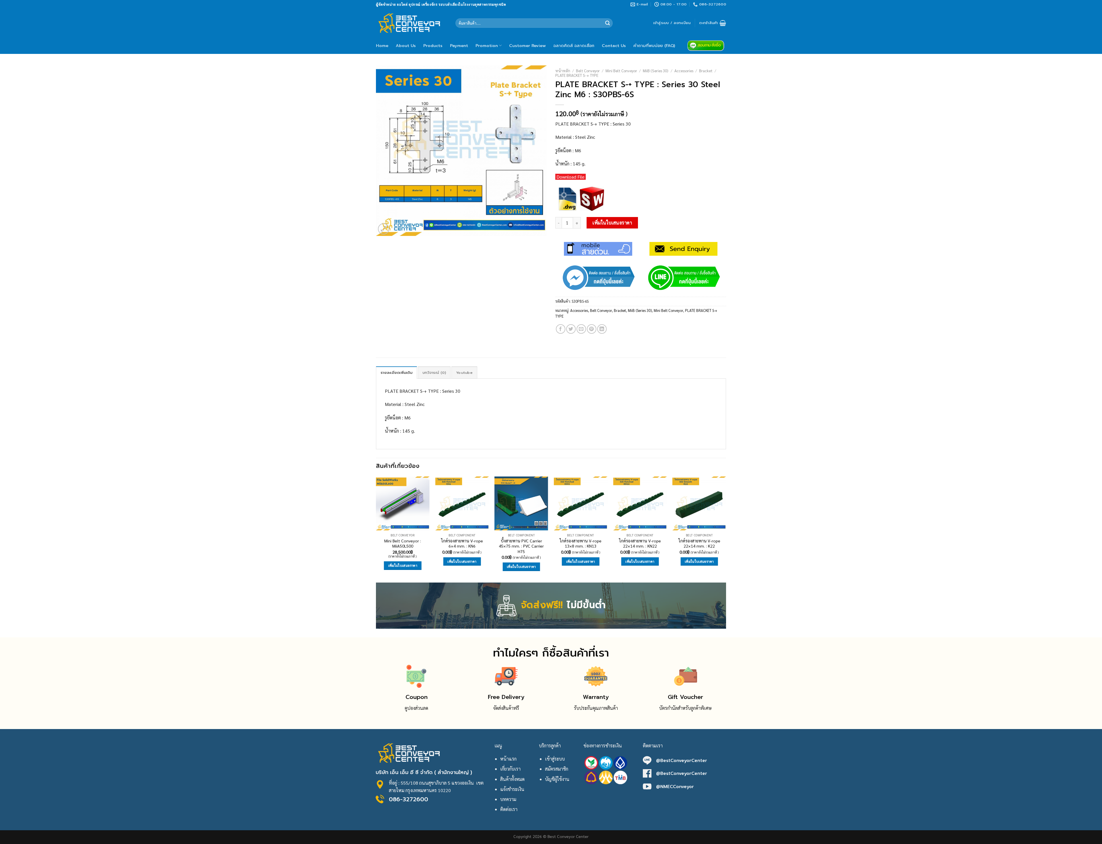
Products (433, 45)
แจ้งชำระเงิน (512, 789)
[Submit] (607, 23)
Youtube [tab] (464, 372)
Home (382, 45)
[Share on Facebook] (560, 329)
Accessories (683, 70)
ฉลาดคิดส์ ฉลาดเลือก (573, 45)
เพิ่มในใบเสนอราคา (612, 223)
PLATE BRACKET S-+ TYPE (576, 75)
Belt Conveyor (588, 70)
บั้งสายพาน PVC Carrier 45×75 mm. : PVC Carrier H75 (521, 546)
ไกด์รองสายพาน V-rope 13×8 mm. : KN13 (581, 543)
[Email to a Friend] (581, 329)
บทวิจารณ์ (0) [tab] (434, 372)
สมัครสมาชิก (556, 769)
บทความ (508, 799)
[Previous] (376, 529)
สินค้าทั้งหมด (512, 779)
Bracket (706, 70)
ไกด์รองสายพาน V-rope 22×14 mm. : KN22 (640, 543)
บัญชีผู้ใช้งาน (557, 779)
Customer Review (527, 45)
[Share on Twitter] (571, 329)
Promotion (487, 45)
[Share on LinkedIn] (602, 329)
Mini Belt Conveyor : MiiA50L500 (402, 543)
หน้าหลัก (562, 70)
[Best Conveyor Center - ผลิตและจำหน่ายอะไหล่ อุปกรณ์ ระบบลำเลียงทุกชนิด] (411, 23)
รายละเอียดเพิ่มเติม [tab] (396, 372)
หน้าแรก (508, 759)
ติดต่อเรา (508, 809)
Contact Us (614, 45)
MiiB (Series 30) (655, 70)
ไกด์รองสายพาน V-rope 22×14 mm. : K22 (699, 543)
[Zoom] (383, 229)
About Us (406, 45)
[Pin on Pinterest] (591, 329)
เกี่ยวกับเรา (510, 769)
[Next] (725, 529)
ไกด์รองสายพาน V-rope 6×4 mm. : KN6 (462, 543)
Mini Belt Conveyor (621, 70)
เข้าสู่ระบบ (555, 759)
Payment (459, 45)
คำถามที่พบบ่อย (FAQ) (654, 45)
